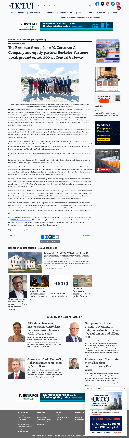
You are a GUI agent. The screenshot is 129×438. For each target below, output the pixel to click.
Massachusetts (41, 417)
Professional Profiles (62, 417)
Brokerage (97, 111)
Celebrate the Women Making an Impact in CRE (71, 17)
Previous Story (46, 242)
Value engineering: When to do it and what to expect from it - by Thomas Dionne (17, 304)
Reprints (58, 420)
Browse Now (104, 101)
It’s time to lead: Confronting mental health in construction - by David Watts (102, 364)
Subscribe (78, 422)
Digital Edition (61, 415)
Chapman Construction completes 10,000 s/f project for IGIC (82, 292)
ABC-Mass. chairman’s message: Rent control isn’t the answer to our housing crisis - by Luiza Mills (43, 328)
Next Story (55, 242)
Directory (50, 13)
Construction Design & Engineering (24, 230)
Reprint (87, 235)
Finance (20, 422)
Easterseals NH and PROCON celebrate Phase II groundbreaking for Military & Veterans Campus (66, 254)
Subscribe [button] (101, 13)
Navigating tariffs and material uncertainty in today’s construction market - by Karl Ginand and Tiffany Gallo (102, 330)
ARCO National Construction (21, 220)
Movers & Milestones (24, 424)
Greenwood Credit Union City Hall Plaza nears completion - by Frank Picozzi (45, 362)
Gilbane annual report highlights (59, 295)
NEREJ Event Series (66, 13)
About (77, 415)
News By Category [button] (17, 13)
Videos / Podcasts (85, 13)
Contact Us (78, 417)
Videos (58, 422)
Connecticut (41, 415)
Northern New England (44, 420)
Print (14, 235)
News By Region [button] (35, 13)
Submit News (79, 420)
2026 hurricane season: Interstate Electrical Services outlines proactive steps (38, 293)
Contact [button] (114, 13)
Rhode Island (41, 424)
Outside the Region (43, 422)
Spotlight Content (24, 431)
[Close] (124, 388)
